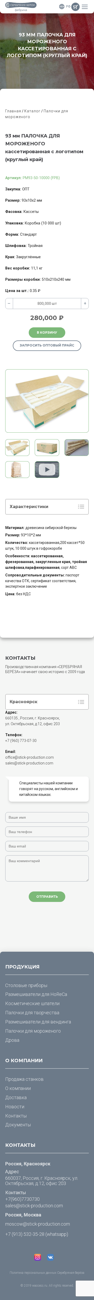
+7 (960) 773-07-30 (21, 741)
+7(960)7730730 (22, 1199)
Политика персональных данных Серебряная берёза (47, 1273)
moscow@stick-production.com (37, 1224)
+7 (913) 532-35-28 (24, 1234)
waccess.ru (39, 1285)
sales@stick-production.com (29, 763)
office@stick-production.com (29, 757)
